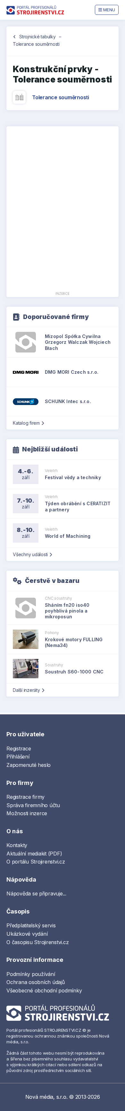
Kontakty (16, 845)
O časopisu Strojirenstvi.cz (37, 942)
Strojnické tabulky (37, 36)
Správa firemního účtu (33, 805)
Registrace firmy (25, 797)
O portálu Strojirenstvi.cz (35, 861)
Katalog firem (26, 423)
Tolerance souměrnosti (60, 97)
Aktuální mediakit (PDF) (34, 853)
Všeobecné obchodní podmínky (44, 990)
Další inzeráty (26, 690)
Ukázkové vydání (26, 934)
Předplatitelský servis (31, 925)
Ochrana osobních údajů (35, 982)
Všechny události (30, 554)
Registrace (18, 748)
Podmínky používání (30, 974)
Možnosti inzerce (26, 813)
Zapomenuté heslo (28, 765)
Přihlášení (17, 756)
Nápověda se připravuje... (36, 893)
